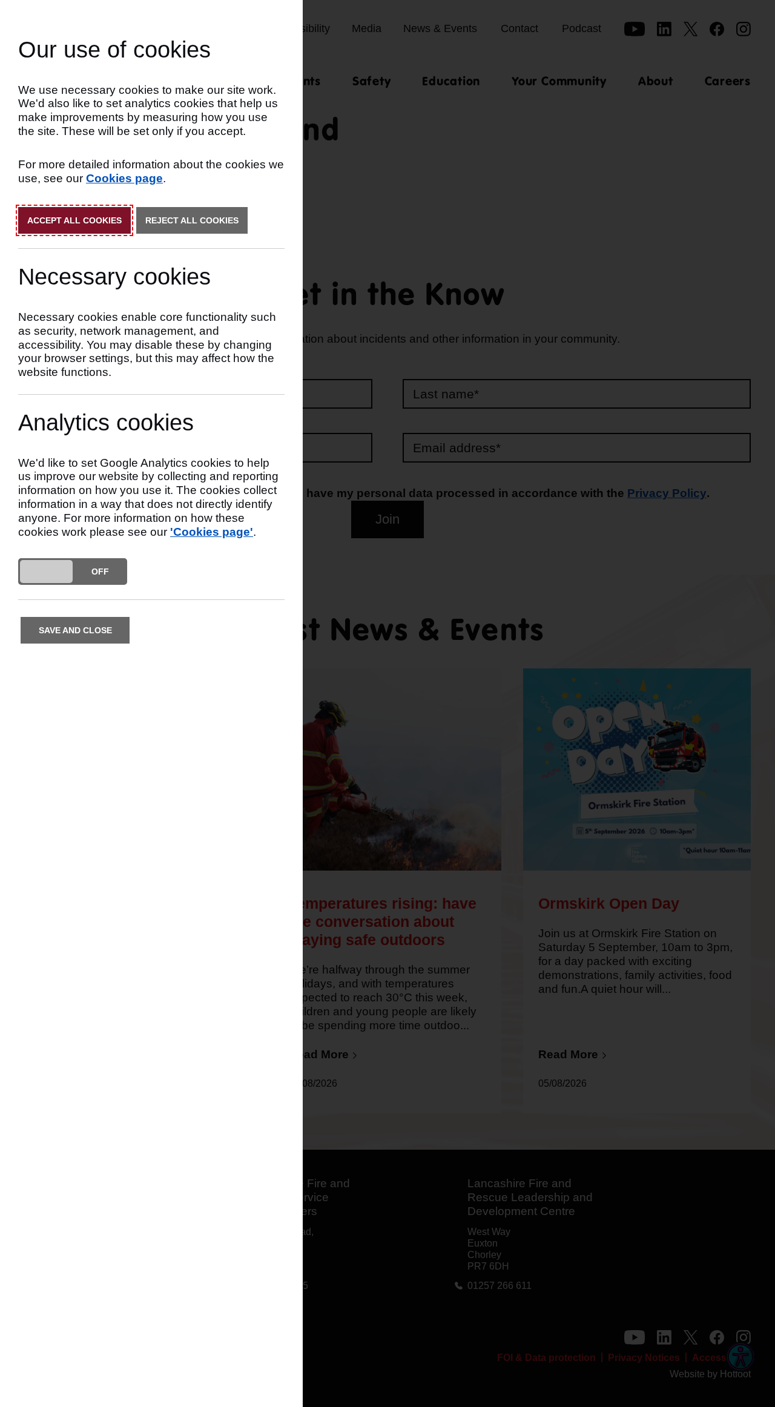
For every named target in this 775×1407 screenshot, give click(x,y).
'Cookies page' (211, 532)
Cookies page (124, 178)
